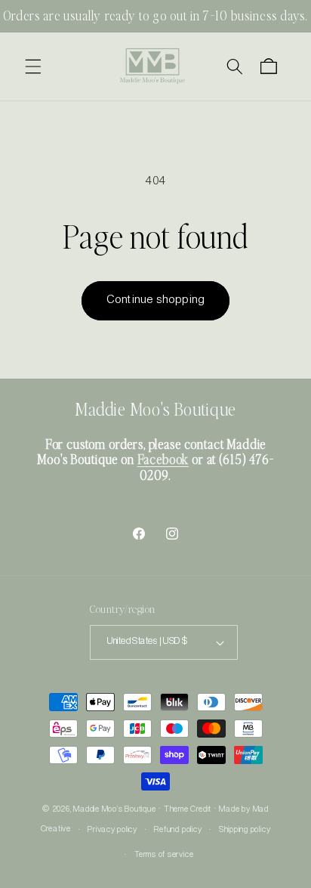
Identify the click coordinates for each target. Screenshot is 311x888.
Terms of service (163, 854)
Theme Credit (187, 809)
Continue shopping (155, 300)
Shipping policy (245, 829)
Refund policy (178, 829)
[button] (33, 66)
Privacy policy (112, 829)
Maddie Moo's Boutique (114, 809)
